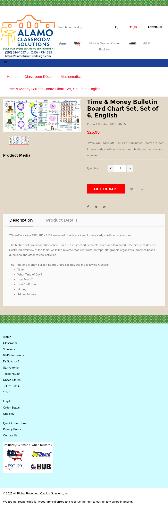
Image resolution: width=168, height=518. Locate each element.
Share (90, 207)
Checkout (9, 413)
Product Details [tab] (62, 220)
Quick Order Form (15, 423)
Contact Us (10, 435)
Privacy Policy (12, 429)
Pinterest (106, 207)
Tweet (98, 207)
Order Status (11, 407)
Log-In (7, 401)
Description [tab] (21, 220)
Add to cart (105, 189)
